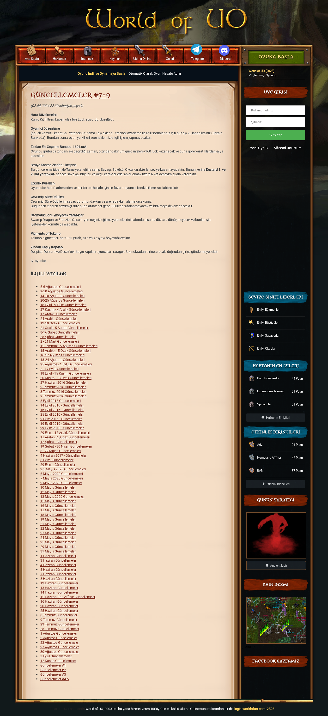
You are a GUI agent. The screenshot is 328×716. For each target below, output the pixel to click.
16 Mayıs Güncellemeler (58, 505)
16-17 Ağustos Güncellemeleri (62, 355)
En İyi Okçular (266, 348)
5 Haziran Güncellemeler (58, 569)
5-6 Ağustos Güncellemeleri (60, 286)
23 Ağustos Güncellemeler (59, 642)
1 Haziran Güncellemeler (58, 555)
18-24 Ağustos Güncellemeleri (62, 359)
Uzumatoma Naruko (270, 391)
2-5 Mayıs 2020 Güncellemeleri (63, 469)
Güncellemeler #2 (53, 669)
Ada (259, 444)
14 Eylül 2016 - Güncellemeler (62, 405)
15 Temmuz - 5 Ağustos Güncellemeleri (68, 346)
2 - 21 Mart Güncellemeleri (59, 341)
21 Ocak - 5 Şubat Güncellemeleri (64, 327)
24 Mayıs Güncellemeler (58, 537)
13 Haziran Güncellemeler (59, 587)
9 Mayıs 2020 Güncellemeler (61, 482)
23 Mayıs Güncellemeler (58, 533)
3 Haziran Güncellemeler (58, 560)
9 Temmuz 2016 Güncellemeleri (63, 396)
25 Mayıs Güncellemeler (58, 542)
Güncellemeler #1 (53, 665)
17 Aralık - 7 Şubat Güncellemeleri (65, 437)
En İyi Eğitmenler (268, 309)
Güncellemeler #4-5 (54, 679)
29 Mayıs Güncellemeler (58, 546)
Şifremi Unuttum (287, 148)
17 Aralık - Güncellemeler (58, 314)
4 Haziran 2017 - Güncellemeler (63, 455)
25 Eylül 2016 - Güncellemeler (62, 414)
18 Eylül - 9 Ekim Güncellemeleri (63, 305)
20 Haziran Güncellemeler (59, 606)
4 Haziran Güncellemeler (58, 565)
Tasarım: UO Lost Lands (67, 708)
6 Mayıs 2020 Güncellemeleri (61, 473)
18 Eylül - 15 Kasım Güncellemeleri (65, 373)
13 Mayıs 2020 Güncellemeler (62, 496)
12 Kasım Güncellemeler (58, 660)
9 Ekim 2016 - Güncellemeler (61, 419)
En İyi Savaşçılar (268, 335)
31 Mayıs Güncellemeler (58, 551)
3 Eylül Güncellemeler (56, 656)
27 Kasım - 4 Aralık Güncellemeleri (65, 309)
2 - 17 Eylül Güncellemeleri (59, 368)
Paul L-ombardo (268, 378)
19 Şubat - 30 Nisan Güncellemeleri (66, 446)
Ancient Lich (278, 565)
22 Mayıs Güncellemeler (58, 528)
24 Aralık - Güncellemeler (58, 318)
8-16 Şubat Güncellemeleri (59, 332)
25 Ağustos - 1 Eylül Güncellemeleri (66, 364)
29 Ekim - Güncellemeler (57, 464)
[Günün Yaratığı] (276, 535)
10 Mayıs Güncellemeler (58, 487)
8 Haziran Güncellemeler (58, 578)
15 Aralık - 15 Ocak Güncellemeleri (65, 350)
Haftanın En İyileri (277, 417)
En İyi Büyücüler (268, 322)
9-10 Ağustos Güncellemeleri (61, 291)
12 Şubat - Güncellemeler (58, 441)
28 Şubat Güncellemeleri (58, 336)
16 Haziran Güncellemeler (59, 601)
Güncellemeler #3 (53, 674)
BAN (260, 470)
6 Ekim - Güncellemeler (56, 460)
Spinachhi (264, 404)
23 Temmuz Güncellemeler (59, 624)
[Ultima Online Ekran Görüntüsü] (276, 620)
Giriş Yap (275, 135)
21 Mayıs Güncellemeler (58, 524)
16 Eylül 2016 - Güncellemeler (62, 409)
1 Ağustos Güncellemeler (58, 633)
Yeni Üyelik (259, 148)
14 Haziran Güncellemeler (59, 592)
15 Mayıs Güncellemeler (58, 501)
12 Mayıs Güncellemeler (58, 492)
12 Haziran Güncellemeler (59, 583)
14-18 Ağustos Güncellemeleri (62, 295)
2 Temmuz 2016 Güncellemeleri (63, 387)
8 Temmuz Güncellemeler (58, 615)
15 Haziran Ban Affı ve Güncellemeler (67, 597)
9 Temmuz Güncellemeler (58, 619)
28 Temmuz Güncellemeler (59, 628)
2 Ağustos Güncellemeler (58, 638)
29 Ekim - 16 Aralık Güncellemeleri (65, 432)
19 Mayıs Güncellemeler (58, 519)
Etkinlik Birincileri (278, 484)
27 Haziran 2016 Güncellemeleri (63, 382)
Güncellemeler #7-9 (70, 95)
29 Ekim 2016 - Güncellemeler (62, 428)
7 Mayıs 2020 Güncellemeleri (61, 478)
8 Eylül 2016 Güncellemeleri (60, 400)
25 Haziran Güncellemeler (59, 610)
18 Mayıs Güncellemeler (58, 514)
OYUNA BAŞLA (276, 57)
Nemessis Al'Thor (269, 457)
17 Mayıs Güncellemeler (58, 510)
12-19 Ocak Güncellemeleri (60, 323)
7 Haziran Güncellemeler (58, 574)
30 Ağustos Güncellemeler (59, 651)
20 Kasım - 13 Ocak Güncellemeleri (65, 378)
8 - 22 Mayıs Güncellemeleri (60, 451)
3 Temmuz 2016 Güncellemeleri (63, 391)
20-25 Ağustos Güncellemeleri (62, 300)
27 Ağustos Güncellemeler (59, 647)
